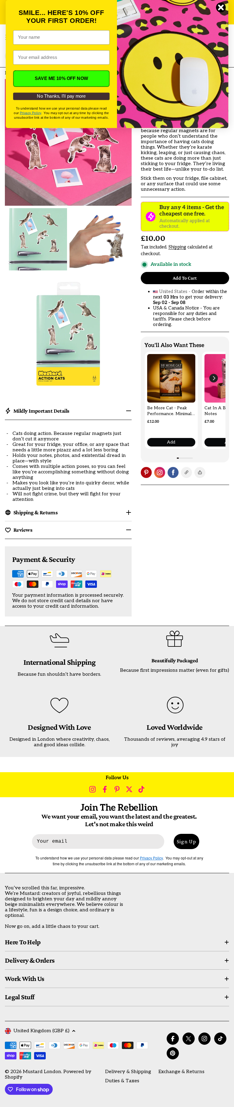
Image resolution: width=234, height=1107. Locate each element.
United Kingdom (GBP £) (41, 1031)
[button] (213, 378)
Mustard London (42, 1072)
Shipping (177, 247)
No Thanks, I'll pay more (61, 96)
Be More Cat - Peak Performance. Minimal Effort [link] (169, 411)
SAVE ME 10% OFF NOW (61, 78)
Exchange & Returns (181, 1072)
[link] (171, 378)
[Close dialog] (221, 7)
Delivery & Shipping (128, 1072)
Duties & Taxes (122, 1081)
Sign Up (186, 841)
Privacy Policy (30, 113)
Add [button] (171, 442)
